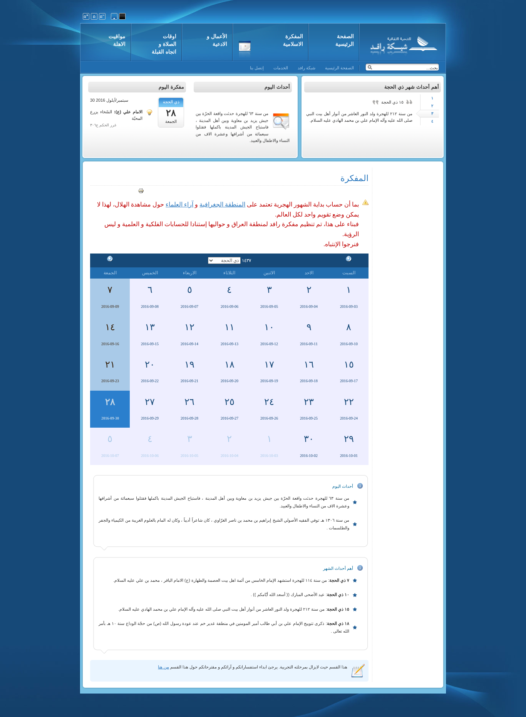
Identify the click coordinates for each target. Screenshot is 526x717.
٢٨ (110, 402)
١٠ (269, 327)
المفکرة (354, 178)
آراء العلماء (179, 204)
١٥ (349, 364)
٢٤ (269, 402)
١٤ (110, 327)
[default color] (114, 16)
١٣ (150, 327)
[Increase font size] (86, 16)
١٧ (269, 364)
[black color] (122, 16)
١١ (229, 327)
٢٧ (150, 402)
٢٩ (349, 439)
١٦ (309, 364)
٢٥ (229, 402)
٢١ (110, 364)
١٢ (189, 327)
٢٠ (150, 364)
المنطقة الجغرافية (222, 204)
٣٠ (309, 439)
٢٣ (309, 402)
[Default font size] (94, 16)
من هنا (163, 667)
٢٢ (349, 402)
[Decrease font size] (102, 16)
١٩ (189, 364)
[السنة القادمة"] (110, 260)
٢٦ (189, 402)
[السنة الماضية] (349, 260)
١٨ (229, 364)
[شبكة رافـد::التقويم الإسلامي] (402, 44)
